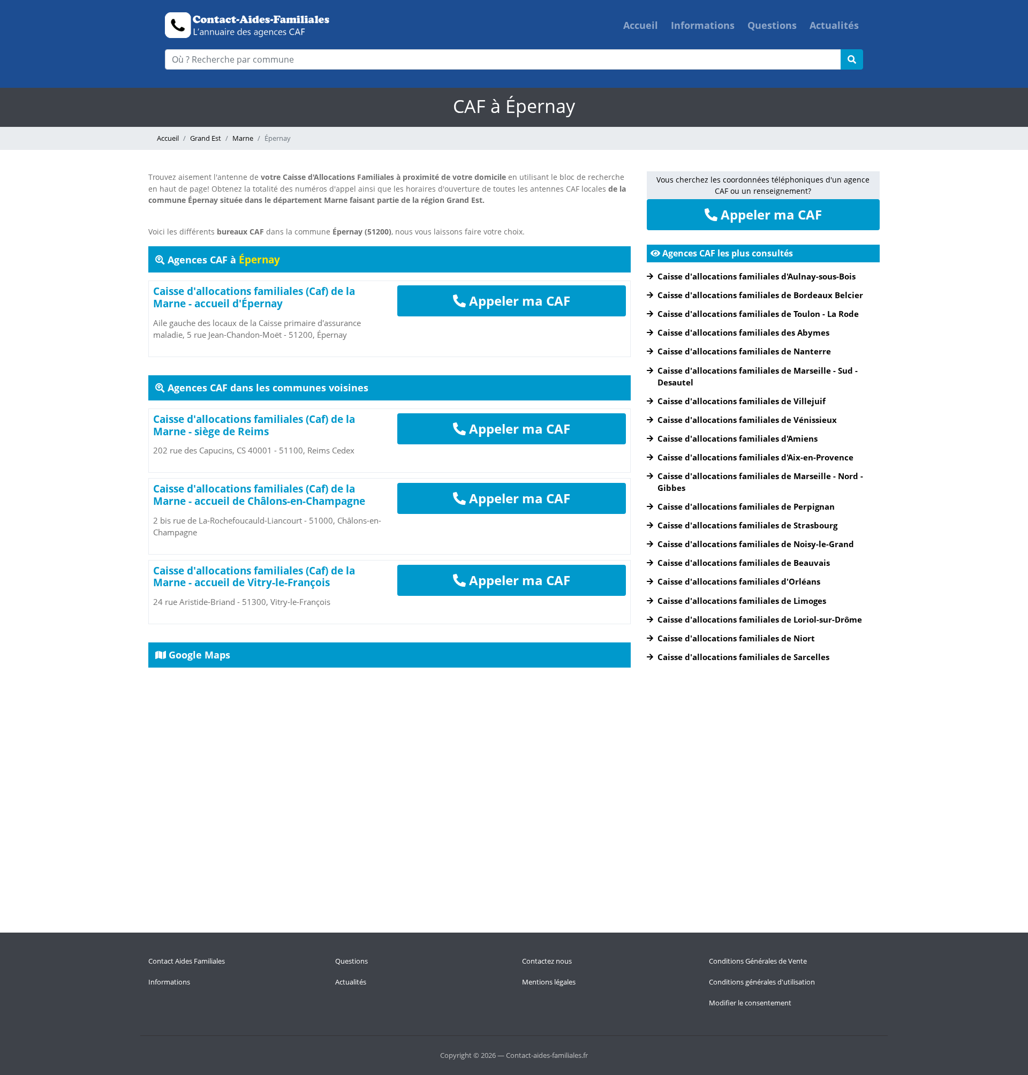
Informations (703, 25)
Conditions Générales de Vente (758, 961)
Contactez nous (547, 961)
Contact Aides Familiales (186, 961)
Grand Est (205, 138)
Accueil (640, 25)
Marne (242, 138)
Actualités (834, 25)
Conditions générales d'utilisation (762, 982)
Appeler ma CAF (518, 300)
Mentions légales (549, 982)
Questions (772, 25)
